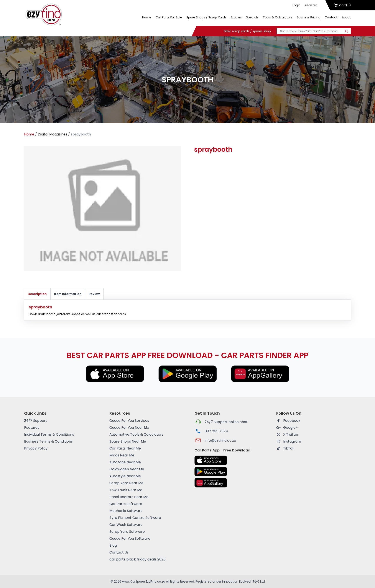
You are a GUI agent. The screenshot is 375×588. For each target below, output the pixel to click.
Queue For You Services (129, 420)
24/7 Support (35, 420)
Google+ (290, 427)
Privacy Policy (36, 448)
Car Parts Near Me (125, 448)
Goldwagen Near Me (126, 469)
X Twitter (291, 434)
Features (31, 427)
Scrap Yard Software (127, 531)
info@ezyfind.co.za (220, 440)
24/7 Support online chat (226, 421)
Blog (113, 545)
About (346, 17)
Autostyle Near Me (125, 476)
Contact (331, 17)
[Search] (346, 31)
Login (296, 5)
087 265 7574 (216, 431)
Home (146, 17)
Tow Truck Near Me (125, 489)
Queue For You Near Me (129, 427)
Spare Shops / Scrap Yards (206, 17)
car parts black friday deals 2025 (137, 559)
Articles (236, 17)
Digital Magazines (52, 134)
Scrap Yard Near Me (126, 482)
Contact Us (119, 552)
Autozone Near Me (125, 462)
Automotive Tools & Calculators (136, 434)
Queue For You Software (129, 538)
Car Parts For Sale (169, 17)
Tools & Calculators (277, 17)
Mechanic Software (126, 510)
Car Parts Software (125, 503)
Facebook (291, 420)
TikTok (288, 448)
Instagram (292, 441)
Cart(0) (345, 5)
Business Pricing (308, 17)
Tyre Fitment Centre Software (135, 517)
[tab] (37, 294)
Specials (252, 17)
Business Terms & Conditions (48, 441)
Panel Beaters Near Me (128, 496)
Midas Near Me (121, 455)
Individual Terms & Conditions (49, 434)
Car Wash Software (126, 524)
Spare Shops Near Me (127, 441)
